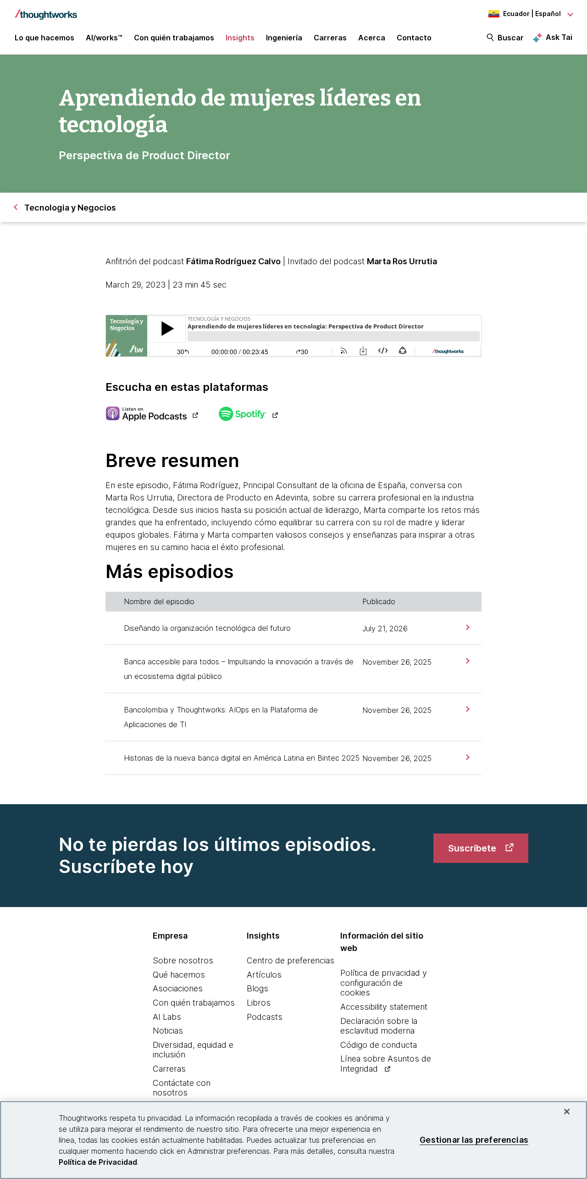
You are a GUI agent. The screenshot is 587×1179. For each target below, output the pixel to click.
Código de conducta (378, 1045)
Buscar (511, 37)
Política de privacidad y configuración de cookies (383, 982)
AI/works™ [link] (104, 37)
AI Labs (167, 1017)
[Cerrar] (567, 1111)
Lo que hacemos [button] (44, 37)
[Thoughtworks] (46, 10)
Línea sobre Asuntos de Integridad (385, 1063)
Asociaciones (178, 988)
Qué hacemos (179, 974)
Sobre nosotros (183, 960)
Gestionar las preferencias (474, 1140)
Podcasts (264, 1017)
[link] (467, 627)
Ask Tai (559, 37)
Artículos (264, 974)
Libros (259, 1002)
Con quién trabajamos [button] (174, 37)
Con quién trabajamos (194, 1002)
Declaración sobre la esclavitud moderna (378, 1026)
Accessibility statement (383, 1007)
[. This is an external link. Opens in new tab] (151, 414)
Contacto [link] (414, 37)
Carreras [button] (330, 37)
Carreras (169, 1068)
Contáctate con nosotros (181, 1088)
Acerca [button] (371, 37)
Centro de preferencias (290, 960)
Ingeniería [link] (284, 37)
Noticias (168, 1030)
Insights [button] (240, 37)
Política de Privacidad (98, 1162)
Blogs (257, 988)
